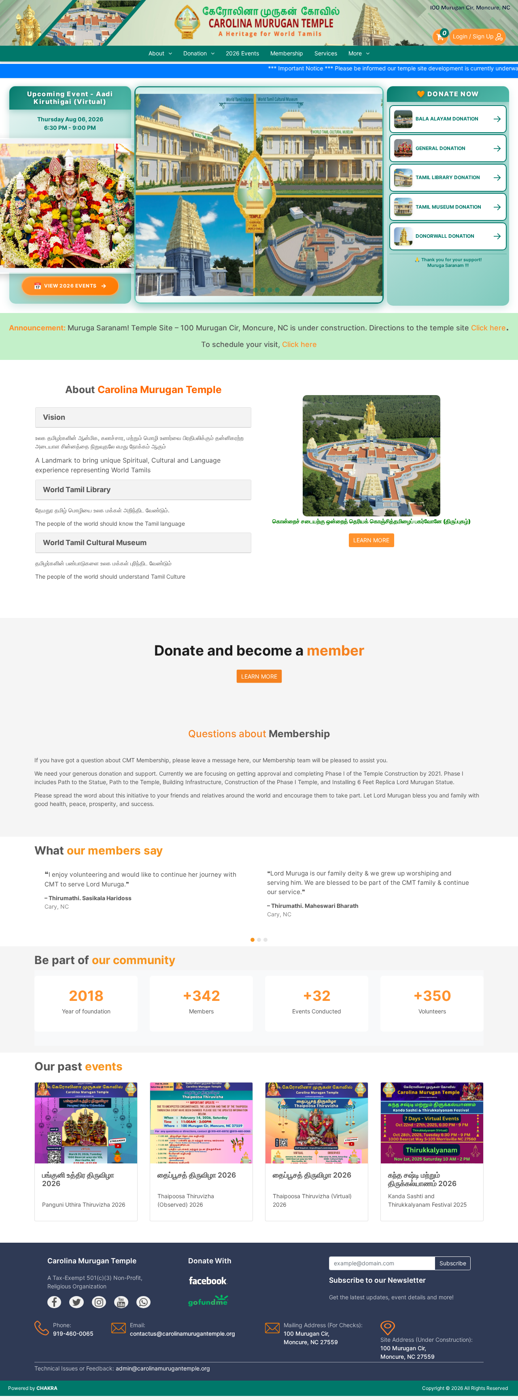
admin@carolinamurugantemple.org (163, 1368)
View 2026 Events (70, 286)
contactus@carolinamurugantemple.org (182, 1333)
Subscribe (452, 1263)
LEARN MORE (371, 540)
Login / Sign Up (474, 36)
